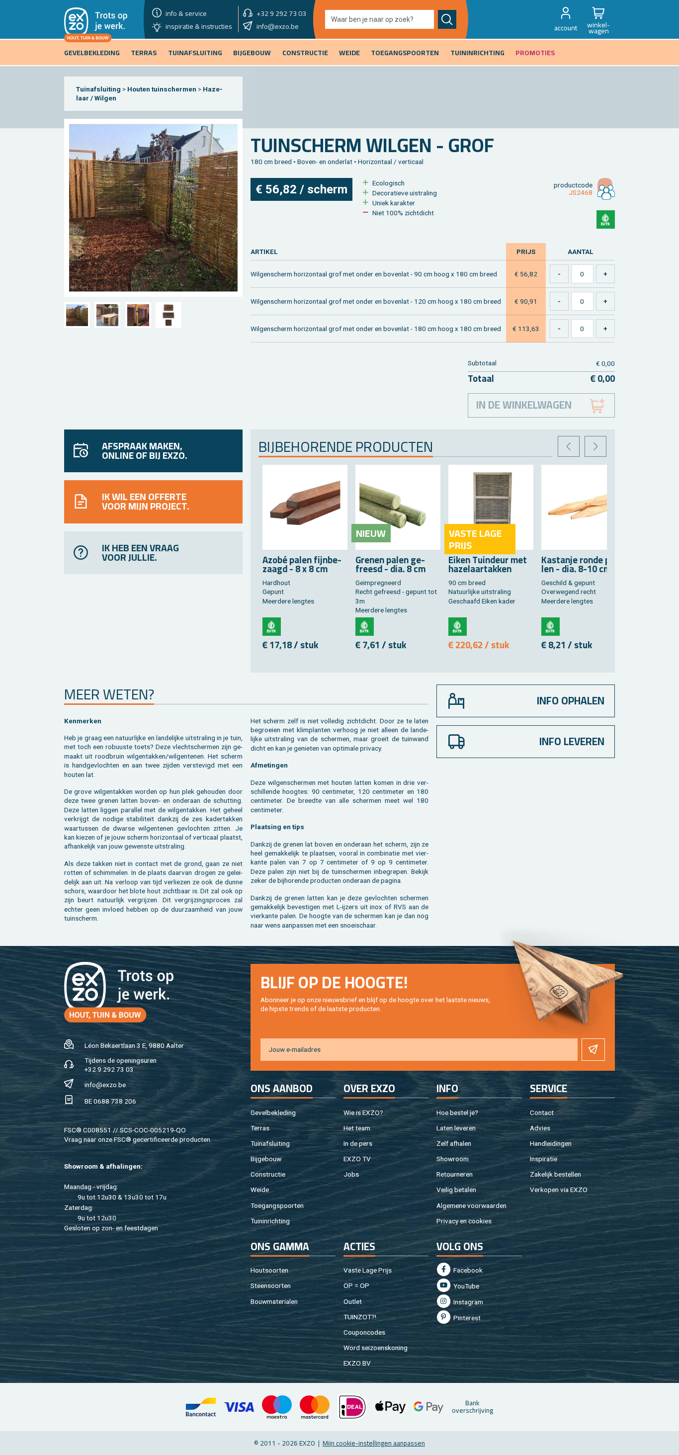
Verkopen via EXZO (559, 1190)
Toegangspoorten (277, 1205)
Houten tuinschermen (161, 89)
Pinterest (466, 1318)
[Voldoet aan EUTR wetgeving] (605, 219)
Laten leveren (456, 1128)
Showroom (452, 1159)
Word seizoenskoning (375, 1348)
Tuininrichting (270, 1221)
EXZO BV (357, 1363)
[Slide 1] (77, 315)
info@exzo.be (105, 1085)
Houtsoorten (269, 1270)
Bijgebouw (266, 1159)
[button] (565, 19)
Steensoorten (271, 1285)
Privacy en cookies (464, 1221)
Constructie (268, 1174)
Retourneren (454, 1174)
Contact (542, 1112)
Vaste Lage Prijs (367, 1270)
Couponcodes (364, 1332)
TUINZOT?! (359, 1317)
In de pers (357, 1143)
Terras (260, 1128)
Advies (540, 1128)
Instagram (467, 1302)
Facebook (467, 1270)
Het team (356, 1128)
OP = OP (356, 1285)
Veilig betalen (456, 1190)
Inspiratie (543, 1159)
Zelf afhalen (453, 1143)
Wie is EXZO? (363, 1112)
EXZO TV (357, 1159)
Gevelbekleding (273, 1112)
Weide (260, 1190)
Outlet (352, 1301)
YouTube (465, 1286)
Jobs (351, 1174)
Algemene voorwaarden (471, 1205)
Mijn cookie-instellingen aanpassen (374, 1443)
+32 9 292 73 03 (109, 1069)
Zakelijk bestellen (555, 1174)
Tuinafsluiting (98, 89)
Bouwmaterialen (274, 1301)
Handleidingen (551, 1143)
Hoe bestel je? (457, 1112)
